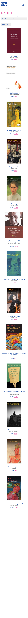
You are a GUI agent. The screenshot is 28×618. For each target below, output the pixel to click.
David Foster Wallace (14, 94)
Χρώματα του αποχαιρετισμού (14, 504)
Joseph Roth (14, 317)
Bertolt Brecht (14, 168)
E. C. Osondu (14, 356)
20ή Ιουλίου (14, 56)
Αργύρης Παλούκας (14, 431)
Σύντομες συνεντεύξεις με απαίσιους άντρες (14, 392)
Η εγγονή (14, 204)
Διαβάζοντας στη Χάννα (14, 130)
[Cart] (23, 4)
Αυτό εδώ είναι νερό (14, 93)
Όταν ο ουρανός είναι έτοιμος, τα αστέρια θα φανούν (14, 353)
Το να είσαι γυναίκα (14, 467)
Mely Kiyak (14, 468)
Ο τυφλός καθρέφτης (14, 316)
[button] (26, 5)
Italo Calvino (14, 280)
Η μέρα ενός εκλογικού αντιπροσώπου (14, 279)
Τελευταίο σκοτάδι (14, 430)
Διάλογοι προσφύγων (14, 167)
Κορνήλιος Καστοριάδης (14, 243)
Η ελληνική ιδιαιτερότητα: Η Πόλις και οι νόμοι (14, 241)
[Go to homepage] (4, 5)
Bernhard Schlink (14, 57)
